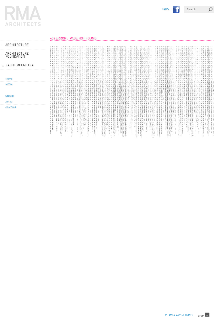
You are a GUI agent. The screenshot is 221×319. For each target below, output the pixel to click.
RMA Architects (23, 16)
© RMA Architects (179, 315)
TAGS (165, 9)
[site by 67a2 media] (204, 314)
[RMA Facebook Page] (176, 9)
